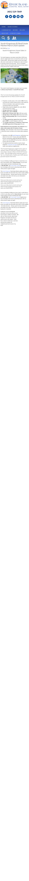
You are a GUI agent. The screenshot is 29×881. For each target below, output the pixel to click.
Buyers (15, 30)
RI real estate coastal (15, 165)
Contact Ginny (15, 33)
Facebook (6, 16)
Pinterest (18, 16)
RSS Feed (21, 16)
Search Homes (12, 27)
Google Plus (14, 16)
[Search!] (3, 38)
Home (4, 27)
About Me (5, 33)
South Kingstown (16, 135)
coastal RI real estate (12, 144)
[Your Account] (14, 38)
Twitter (10, 16)
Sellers (22, 30)
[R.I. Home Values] (8, 38)
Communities (6, 30)
